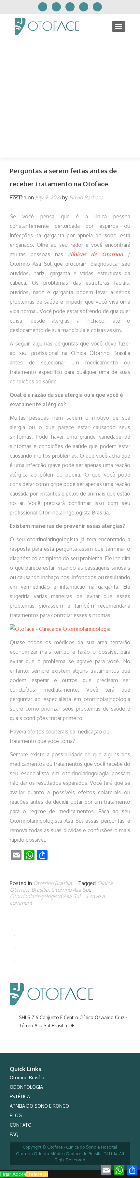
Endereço (37, 1174)
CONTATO (21, 1125)
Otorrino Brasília (27, 1077)
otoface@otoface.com (43, 1046)
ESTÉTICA (20, 1096)
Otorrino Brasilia (52, 883)
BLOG (16, 1115)
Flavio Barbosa (86, 197)
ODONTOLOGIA (26, 1087)
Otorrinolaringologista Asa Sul (45, 896)
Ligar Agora (13, 1174)
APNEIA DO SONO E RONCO (39, 1106)
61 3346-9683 (33, 1036)
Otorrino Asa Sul (70, 889)
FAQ (14, 1134)
